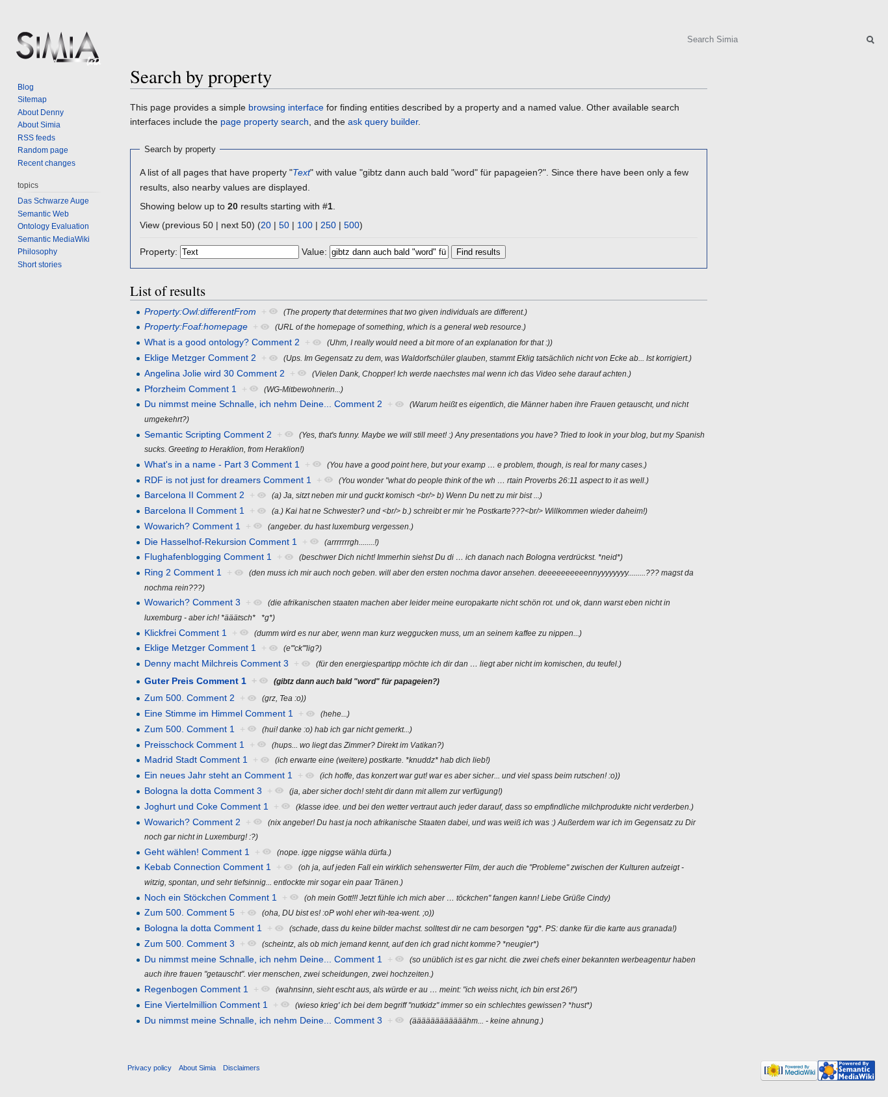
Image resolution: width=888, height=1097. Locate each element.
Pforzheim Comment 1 (190, 389)
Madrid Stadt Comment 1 (196, 759)
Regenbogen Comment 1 (196, 989)
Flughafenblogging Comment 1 (208, 556)
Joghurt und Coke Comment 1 (206, 806)
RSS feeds (36, 137)
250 (328, 225)
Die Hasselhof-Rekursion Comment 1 (220, 541)
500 (351, 225)
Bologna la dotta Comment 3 (203, 791)
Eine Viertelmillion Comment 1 (206, 1004)
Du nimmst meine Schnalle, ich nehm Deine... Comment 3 (263, 1020)
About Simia (39, 124)
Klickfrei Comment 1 (185, 633)
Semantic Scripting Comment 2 (208, 434)
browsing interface (286, 107)
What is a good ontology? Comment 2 (222, 342)
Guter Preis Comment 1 (195, 681)
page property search (264, 121)
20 (266, 225)
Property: (158, 251)
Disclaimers (241, 1068)
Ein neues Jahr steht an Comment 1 (218, 775)
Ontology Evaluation (53, 226)
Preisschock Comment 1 (194, 744)
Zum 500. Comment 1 (189, 729)
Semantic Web (43, 213)
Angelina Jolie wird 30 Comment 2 (214, 373)
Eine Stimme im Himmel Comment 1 (218, 713)
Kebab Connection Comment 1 (207, 867)
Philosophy (37, 251)
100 (305, 225)
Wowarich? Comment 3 (192, 602)
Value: (314, 251)
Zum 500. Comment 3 (189, 943)
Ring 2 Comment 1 (183, 572)
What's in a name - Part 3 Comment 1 (222, 464)
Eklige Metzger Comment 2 (200, 357)
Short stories (40, 264)
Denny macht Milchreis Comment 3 (216, 663)
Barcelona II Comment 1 (194, 510)
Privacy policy (149, 1068)
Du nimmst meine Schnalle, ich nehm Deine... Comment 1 (263, 959)
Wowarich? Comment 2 (192, 822)
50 (284, 225)
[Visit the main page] (57, 52)
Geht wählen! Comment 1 (197, 852)
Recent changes (46, 163)
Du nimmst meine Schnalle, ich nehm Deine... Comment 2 (263, 404)
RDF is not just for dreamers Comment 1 (227, 480)
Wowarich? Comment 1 (192, 526)
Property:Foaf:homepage (196, 326)
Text (301, 172)
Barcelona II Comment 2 (194, 495)
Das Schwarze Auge (53, 200)
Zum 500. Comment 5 (189, 912)
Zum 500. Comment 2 (189, 698)
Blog (26, 87)
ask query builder (383, 121)
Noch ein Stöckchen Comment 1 (210, 897)
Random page (43, 150)
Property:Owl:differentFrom (200, 311)
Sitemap (32, 99)
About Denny (41, 112)
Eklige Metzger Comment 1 (200, 647)
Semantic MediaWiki (54, 239)
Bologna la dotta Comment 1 (203, 928)
